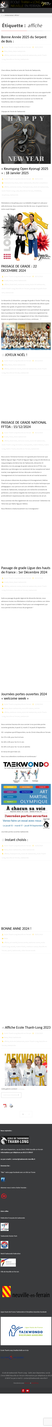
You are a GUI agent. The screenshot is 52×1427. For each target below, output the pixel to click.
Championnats (27, 183)
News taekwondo (19, 50)
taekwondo (25, 57)
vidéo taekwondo (28, 832)
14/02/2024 (39, 828)
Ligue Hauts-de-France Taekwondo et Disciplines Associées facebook (23, 1288)
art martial (13, 922)
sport (9, 929)
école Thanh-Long (8, 187)
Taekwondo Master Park (9, 1212)
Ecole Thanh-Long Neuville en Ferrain (17, 47)
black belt (13, 278)
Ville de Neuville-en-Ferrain (10, 1248)
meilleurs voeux (32, 925)
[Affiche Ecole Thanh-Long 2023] (26, 1045)
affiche (6, 54)
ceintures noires (15, 54)
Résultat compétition (40, 180)
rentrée (37, 693)
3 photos (20, 1065)
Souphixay (5, 190)
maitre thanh (21, 925)
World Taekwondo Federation (10, 1229)
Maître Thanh (11, 436)
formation (19, 433)
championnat (9, 180)
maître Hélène (38, 433)
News (10, 50)
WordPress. (35, 1359)
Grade (6, 275)
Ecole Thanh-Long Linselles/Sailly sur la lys (15, 1326)
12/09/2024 (39, 689)
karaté (13, 925)
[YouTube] (27, 1366)
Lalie (17, 187)
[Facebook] (23, 1366)
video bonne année (28, 929)
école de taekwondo (29, 54)
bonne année (23, 922)
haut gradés (28, 433)
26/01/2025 (39, 47)
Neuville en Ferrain (13, 57)
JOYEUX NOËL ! (16, 347)
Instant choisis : (16, 823)
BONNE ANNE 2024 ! (16, 909)
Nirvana (27, 1359)
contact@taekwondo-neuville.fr (23, 1135)
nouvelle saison (27, 693)
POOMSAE (37, 187)
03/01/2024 (39, 915)
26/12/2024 (39, 271)
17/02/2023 (39, 1011)
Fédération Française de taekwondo (13, 1194)
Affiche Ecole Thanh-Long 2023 (28, 1006)
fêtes (5, 50)
